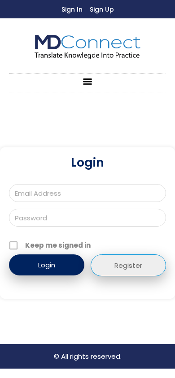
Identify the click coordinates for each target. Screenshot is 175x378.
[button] (87, 80)
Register (128, 265)
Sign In (72, 9)
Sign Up (102, 9)
